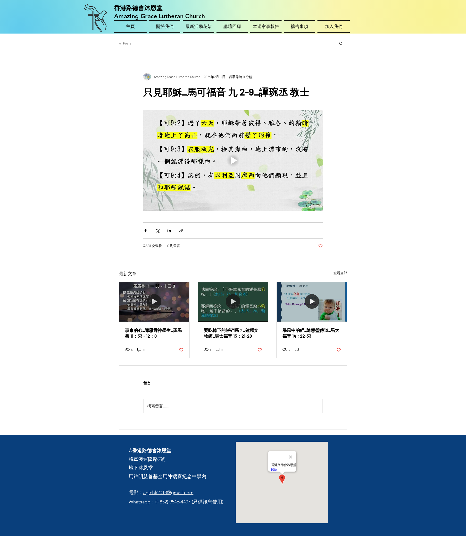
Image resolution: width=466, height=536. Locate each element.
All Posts (125, 43)
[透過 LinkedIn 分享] (169, 230)
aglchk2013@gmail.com (168, 492)
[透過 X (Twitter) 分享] (157, 230)
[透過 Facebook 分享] (145, 230)
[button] (341, 43)
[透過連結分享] (181, 230)
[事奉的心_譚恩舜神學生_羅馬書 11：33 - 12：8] (154, 301)
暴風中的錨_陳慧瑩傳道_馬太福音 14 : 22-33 (311, 333)
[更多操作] (320, 76)
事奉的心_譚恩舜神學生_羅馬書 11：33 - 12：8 (153, 333)
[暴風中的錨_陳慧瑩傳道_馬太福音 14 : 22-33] (312, 301)
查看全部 (340, 273)
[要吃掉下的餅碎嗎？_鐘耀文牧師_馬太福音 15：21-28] (233, 301)
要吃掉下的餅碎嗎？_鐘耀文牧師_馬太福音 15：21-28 (231, 333)
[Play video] (233, 160)
